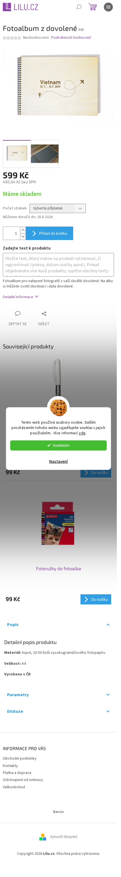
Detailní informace (18, 297)
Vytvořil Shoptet (63, 837)
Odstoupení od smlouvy (23, 780)
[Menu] (108, 7)
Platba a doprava (17, 773)
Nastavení (58, 461)
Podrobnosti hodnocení (71, 37)
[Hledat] (78, 7)
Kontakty (10, 766)
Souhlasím (61, 445)
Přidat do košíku (53, 233)
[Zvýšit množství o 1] (23, 230)
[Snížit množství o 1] (23, 236)
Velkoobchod (14, 787)
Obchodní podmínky (20, 758)
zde (82, 432)
